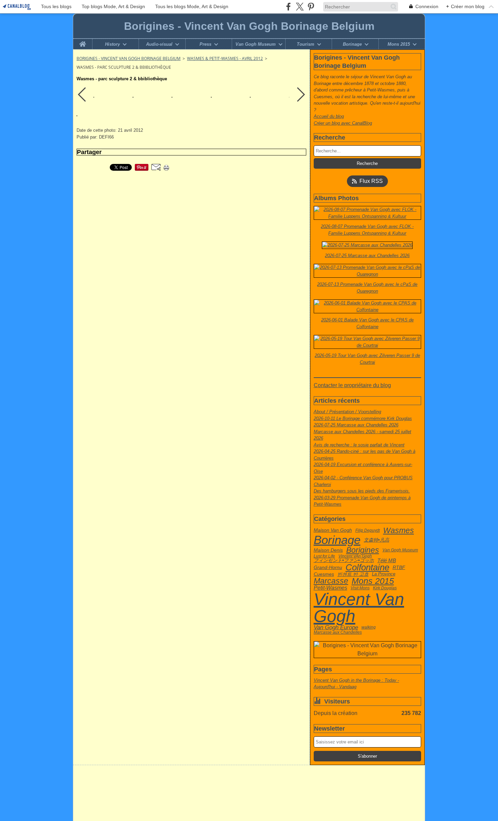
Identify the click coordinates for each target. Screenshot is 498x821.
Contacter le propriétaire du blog (352, 385)
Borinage (352, 44)
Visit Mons (360, 588)
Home (82, 41)
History (112, 44)
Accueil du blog (329, 116)
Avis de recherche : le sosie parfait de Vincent (359, 444)
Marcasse (331, 581)
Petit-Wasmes (330, 588)
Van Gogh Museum (255, 44)
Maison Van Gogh (333, 530)
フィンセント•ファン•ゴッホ (344, 560)
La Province (383, 574)
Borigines (362, 550)
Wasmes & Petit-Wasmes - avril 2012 (225, 58)
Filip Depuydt (367, 530)
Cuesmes (324, 574)
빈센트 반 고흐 (353, 574)
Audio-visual (159, 44)
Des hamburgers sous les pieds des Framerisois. (362, 490)
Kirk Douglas (385, 588)
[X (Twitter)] (299, 6)
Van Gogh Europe (336, 627)
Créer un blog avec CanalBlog (343, 123)
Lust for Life (324, 556)
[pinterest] (311, 6)
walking (368, 627)
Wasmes (398, 530)
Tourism (305, 44)
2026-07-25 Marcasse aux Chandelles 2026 (356, 424)
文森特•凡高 (376, 540)
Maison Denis (328, 550)
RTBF (399, 567)
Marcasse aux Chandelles (338, 632)
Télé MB (386, 560)
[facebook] (288, 6)
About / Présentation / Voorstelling (347, 411)
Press (205, 44)
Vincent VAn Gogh (355, 556)
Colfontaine (367, 567)
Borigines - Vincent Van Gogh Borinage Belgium (129, 58)
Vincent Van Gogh (359, 608)
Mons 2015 (399, 44)
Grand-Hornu (328, 567)
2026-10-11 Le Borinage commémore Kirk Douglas (363, 418)
